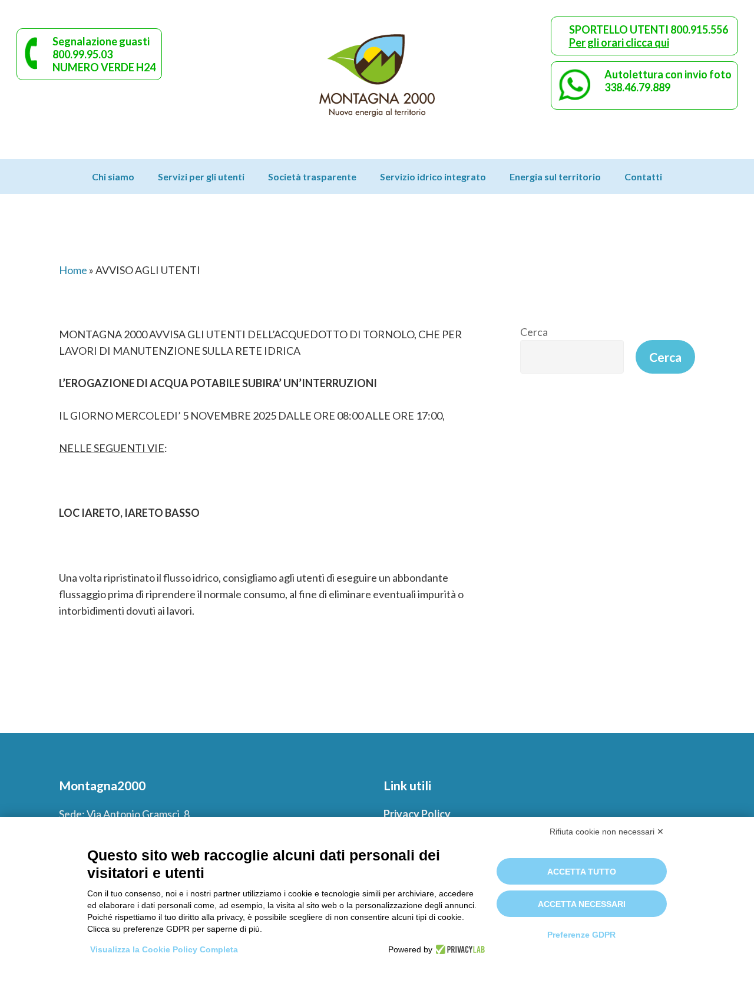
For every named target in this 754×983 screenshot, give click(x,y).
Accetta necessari (582, 904)
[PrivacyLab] (458, 949)
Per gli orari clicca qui (619, 42)
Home (73, 269)
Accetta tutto (581, 871)
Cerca (534, 331)
